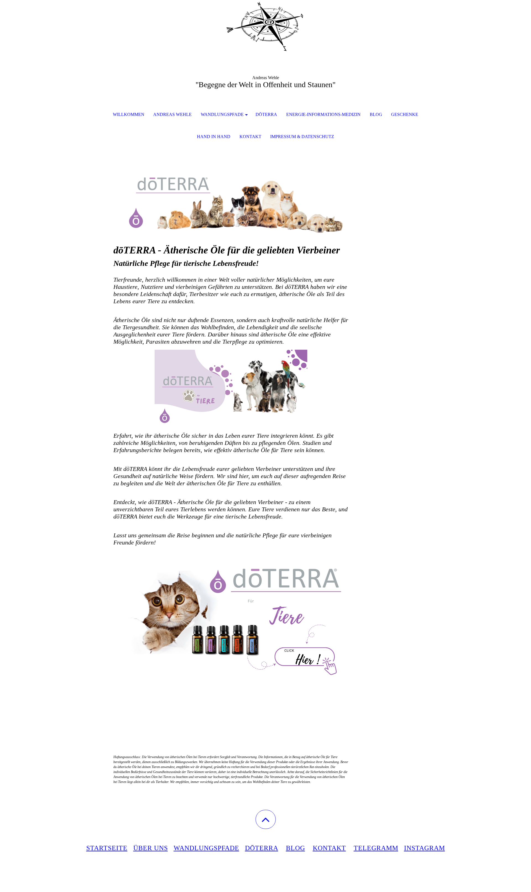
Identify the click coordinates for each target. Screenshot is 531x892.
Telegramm (376, 848)
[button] (266, 819)
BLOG (376, 114)
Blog (295, 848)
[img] (265, 27)
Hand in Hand (213, 136)
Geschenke (404, 114)
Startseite (106, 848)
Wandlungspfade (222, 114)
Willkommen (128, 114)
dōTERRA (266, 114)
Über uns (150, 848)
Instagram (424, 848)
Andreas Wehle (172, 114)
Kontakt (250, 136)
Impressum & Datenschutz (302, 136)
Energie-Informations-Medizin (323, 114)
